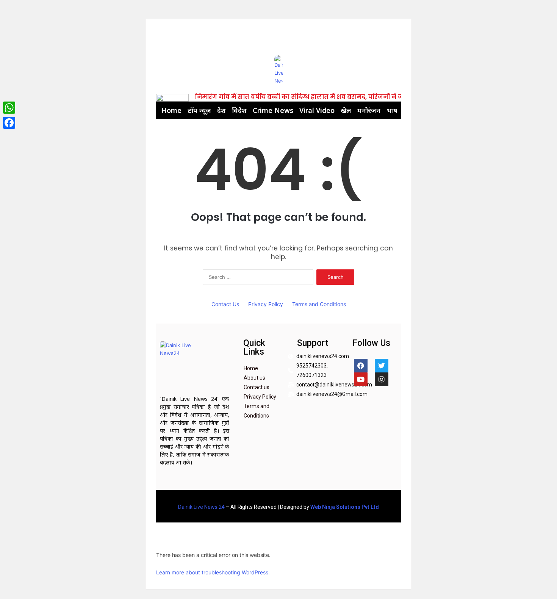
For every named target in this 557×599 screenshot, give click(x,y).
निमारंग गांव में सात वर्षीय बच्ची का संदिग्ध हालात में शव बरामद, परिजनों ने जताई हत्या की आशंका (326, 97)
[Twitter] (381, 365)
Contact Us (225, 304)
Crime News (273, 110)
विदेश (239, 110)
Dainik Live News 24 (201, 507)
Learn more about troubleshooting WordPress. (213, 572)
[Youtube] (361, 379)
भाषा (393, 110)
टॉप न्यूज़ (199, 110)
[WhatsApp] (9, 107)
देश (221, 110)
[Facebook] (361, 365)
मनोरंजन (368, 110)
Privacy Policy (265, 304)
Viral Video (317, 110)
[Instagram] (381, 379)
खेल (346, 110)
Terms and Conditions (319, 304)
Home (171, 110)
